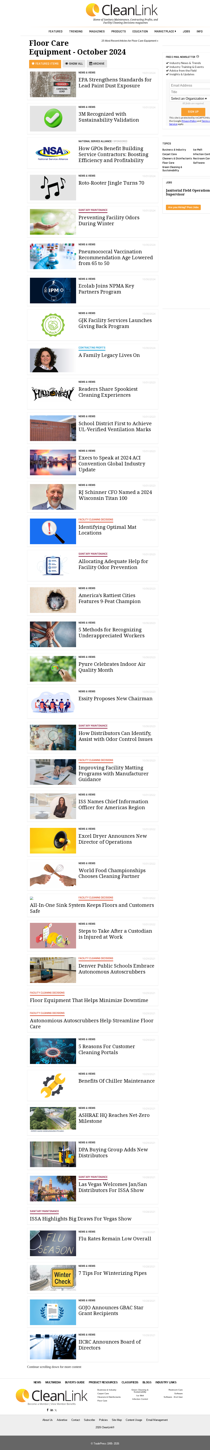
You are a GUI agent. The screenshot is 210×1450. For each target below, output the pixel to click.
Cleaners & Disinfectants (177, 158)
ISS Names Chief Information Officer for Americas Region (113, 804)
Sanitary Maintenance (116, 19)
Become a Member (38, 1404)
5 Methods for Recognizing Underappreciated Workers (112, 633)
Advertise (62, 1419)
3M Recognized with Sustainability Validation (109, 117)
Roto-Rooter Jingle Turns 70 (111, 183)
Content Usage (134, 1419)
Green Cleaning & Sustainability (172, 168)
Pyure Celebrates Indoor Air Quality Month (112, 667)
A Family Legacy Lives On (109, 355)
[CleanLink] (122, 10)
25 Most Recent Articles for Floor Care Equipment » (130, 40)
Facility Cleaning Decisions (119, 22)
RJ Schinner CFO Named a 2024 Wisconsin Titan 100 (115, 495)
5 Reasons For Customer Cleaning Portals (107, 1049)
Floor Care (168, 163)
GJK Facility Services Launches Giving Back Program (115, 323)
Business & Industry (174, 150)
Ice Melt (197, 150)
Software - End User (173, 1397)
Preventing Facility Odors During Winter (109, 220)
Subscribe (89, 1419)
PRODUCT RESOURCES (103, 1382)
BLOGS (147, 1382)
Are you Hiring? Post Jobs (183, 207)
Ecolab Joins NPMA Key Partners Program (106, 289)
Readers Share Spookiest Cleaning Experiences (108, 392)
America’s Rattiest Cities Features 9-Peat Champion (110, 598)
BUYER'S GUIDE (75, 1382)
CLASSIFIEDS (130, 1382)
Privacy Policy (189, 120)
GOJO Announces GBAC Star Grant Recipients (111, 1310)
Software (199, 163)
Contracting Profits (141, 19)
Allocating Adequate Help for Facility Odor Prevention (113, 564)
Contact (75, 1419)
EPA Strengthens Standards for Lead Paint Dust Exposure (115, 83)
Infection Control (140, 1399)
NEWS (37, 1382)
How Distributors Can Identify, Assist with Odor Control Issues (116, 736)
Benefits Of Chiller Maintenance (117, 1081)
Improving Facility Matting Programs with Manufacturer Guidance (114, 774)
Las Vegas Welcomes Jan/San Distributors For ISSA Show (113, 1187)
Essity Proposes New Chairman (116, 699)
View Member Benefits (63, 1404)
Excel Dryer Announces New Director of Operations (113, 839)
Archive (98, 64)
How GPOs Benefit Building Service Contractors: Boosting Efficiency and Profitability (113, 154)
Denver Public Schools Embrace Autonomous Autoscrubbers (116, 969)
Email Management (157, 1419)
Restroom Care (176, 1390)
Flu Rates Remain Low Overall (115, 1239)
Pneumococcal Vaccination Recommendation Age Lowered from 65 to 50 (116, 257)
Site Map (117, 1419)
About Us (47, 1419)
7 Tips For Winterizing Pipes (113, 1273)
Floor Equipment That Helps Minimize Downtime (89, 1000)
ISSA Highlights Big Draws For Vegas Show (80, 1219)
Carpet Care (169, 154)
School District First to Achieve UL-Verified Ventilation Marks (115, 426)
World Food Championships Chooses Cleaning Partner (112, 873)
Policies (103, 1419)
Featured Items (47, 64)
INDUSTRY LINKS (165, 1382)
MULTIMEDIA (53, 1382)
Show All (75, 64)
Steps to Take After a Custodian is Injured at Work (115, 934)
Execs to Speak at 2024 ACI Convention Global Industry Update (112, 464)
